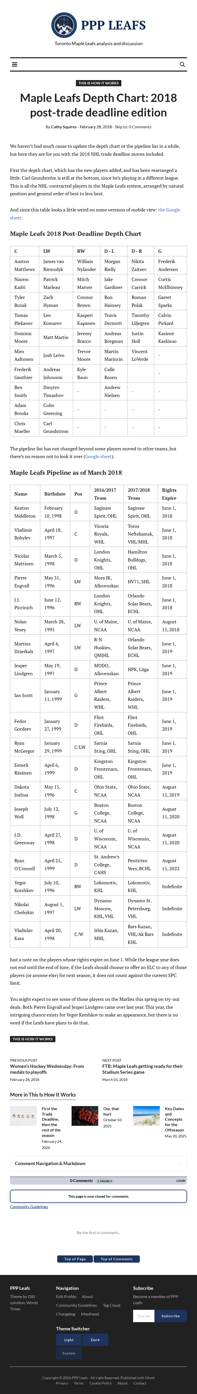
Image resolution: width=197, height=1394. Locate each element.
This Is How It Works (98, 83)
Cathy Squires (61, 126)
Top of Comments (117, 1259)
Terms (79, 1383)
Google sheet (98, 456)
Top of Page (75, 1259)
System (69, 1353)
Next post (111, 1060)
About (87, 1296)
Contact (139, 1383)
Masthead (90, 1313)
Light (69, 1340)
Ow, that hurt (111, 1111)
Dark (95, 1340)
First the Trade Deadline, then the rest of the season (51, 1122)
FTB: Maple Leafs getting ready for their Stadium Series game (142, 1069)
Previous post (23, 1060)
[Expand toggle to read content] (179, 1163)
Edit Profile (66, 1296)
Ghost (150, 1378)
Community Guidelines (76, 1305)
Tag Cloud (111, 1305)
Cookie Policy (101, 1383)
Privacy (62, 1383)
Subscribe (171, 1316)
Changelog (65, 1313)
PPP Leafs (113, 25)
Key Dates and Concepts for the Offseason (174, 1119)
